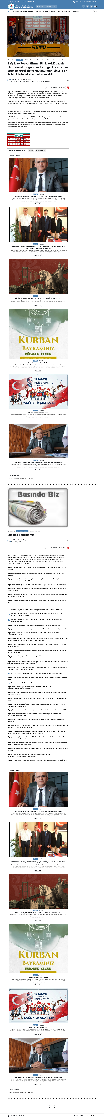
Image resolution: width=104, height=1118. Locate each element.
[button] (87, 6)
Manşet (35, 296)
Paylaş (95, 1115)
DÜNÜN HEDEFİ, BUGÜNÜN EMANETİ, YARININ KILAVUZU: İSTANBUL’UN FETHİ (38, 298)
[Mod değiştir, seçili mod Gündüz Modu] (95, 11)
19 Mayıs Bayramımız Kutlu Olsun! (38, 412)
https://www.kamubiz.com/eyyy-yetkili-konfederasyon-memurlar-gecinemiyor (33, 625)
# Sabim (31, 150)
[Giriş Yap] (91, 6)
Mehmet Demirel (14, 79)
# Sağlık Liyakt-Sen (40, 150)
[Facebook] (49, 1107)
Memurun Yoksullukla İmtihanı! (21, 683)
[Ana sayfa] (9, 11)
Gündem (35, 194)
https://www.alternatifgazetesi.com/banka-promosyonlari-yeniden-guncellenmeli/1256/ (37, 760)
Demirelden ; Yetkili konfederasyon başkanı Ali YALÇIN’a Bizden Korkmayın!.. (37, 610)
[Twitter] (54, 1107)
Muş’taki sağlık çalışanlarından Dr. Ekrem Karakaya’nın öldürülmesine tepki (36, 673)
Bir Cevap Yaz (14, 475)
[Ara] (83, 6)
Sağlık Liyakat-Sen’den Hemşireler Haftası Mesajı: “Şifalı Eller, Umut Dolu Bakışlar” (38, 462)
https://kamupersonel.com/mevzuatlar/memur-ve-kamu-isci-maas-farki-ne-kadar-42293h (37, 710)
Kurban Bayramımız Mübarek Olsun (38, 363)
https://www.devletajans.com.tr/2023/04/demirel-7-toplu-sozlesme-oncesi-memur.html (37, 585)
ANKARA (35, 410)
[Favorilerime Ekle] (68, 87)
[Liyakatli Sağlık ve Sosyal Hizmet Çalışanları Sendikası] (21, 6)
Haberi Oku (38, 203)
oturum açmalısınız (27, 478)
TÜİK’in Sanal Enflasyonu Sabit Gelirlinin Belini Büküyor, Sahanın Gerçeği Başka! (38, 196)
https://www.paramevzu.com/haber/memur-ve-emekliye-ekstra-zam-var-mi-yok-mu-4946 (37, 629)
